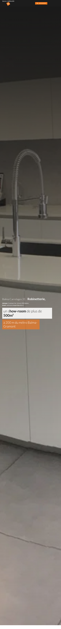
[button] (51, 3)
